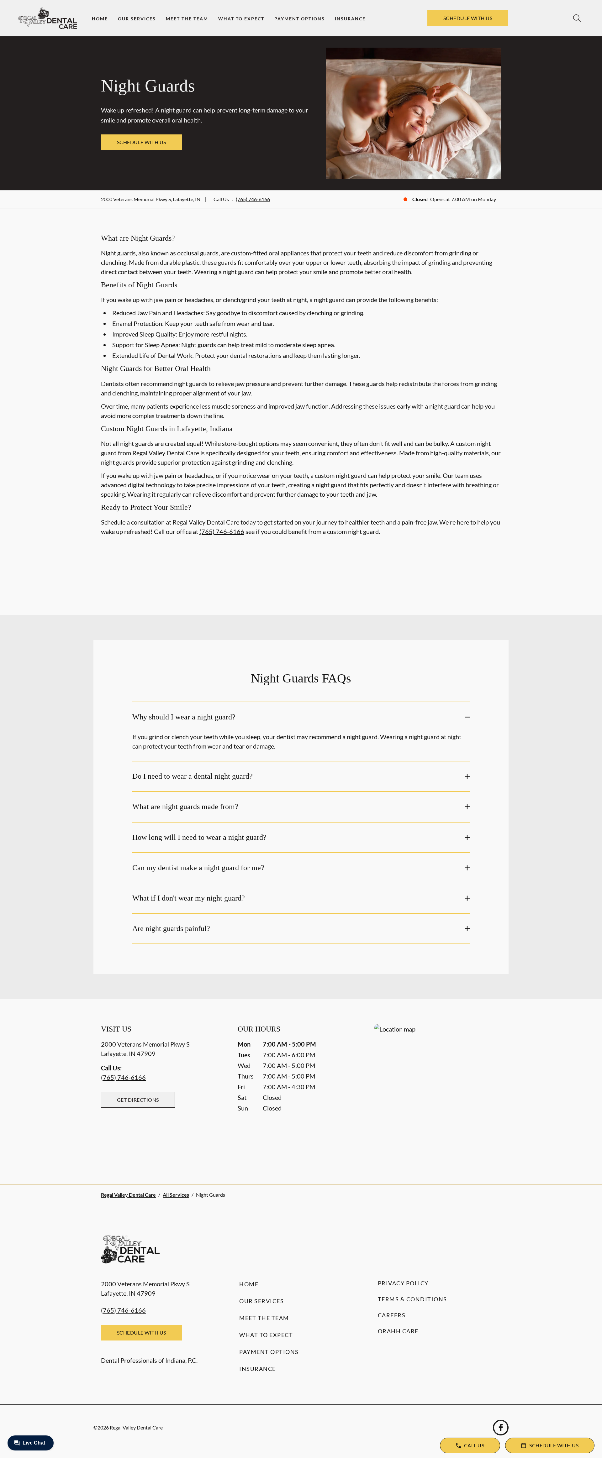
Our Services (137, 18)
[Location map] (437, 1091)
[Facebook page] (501, 1427)
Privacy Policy (403, 1283)
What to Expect (241, 18)
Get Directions (138, 1100)
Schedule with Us (468, 18)
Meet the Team (187, 18)
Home (100, 18)
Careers (392, 1315)
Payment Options (299, 18)
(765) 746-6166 (253, 199)
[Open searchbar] (577, 18)
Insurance (350, 18)
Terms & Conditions (412, 1299)
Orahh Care (398, 1331)
